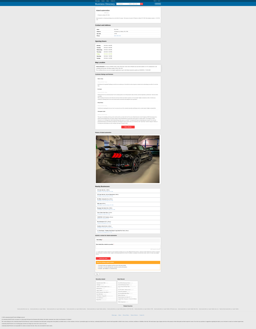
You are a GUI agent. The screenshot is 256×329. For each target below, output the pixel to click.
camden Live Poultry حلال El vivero (104, 286)
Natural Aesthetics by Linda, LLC (125, 297)
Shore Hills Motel (101, 294)
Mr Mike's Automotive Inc (105, 199)
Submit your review (103, 258)
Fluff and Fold (100, 288)
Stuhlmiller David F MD (102, 282)
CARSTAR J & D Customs (105, 217)
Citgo (97, 273)
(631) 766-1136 (117, 35)
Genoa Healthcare (101, 297)
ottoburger (100, 284)
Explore (103, 0)
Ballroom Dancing (123, 295)
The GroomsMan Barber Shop (125, 293)
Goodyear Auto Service (104, 226)
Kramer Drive (101, 299)
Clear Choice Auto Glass (104, 212)
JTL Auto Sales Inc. (103, 189)
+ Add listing (157, 3)
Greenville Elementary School (125, 284)
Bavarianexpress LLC (104, 221)
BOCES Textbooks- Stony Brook (103, 292)
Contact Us (113, 0)
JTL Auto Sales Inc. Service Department (108, 194)
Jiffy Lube (101, 203)
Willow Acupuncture (123, 301)
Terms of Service (134, 315)
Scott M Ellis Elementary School (125, 282)
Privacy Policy (126, 315)
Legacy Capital (102, 290)
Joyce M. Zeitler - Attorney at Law (125, 289)
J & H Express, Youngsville (104, 295)
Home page (97, 0)
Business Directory (105, 4)
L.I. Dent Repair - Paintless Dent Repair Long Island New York (113, 230)
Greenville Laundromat (124, 291)
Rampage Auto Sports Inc (104, 208)
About (108, 0)
